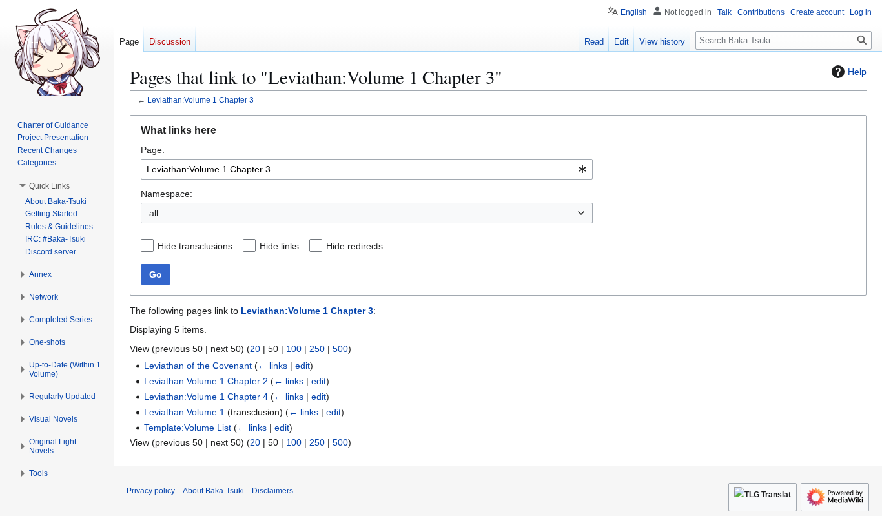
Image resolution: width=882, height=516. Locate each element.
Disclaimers (272, 490)
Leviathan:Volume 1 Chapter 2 (206, 381)
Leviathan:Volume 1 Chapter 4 (206, 396)
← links (272, 365)
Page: (153, 150)
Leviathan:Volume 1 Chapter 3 (200, 100)
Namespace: (166, 194)
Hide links (279, 246)
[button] (49, 186)
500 (340, 349)
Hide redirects (354, 246)
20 (255, 349)
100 (294, 349)
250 (317, 349)
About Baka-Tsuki (213, 490)
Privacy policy (151, 490)
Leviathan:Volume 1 (184, 412)
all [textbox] (153, 213)
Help (857, 72)
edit (302, 365)
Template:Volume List (187, 427)
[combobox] (367, 169)
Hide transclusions (195, 246)
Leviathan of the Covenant (198, 365)
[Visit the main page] (56, 51)
